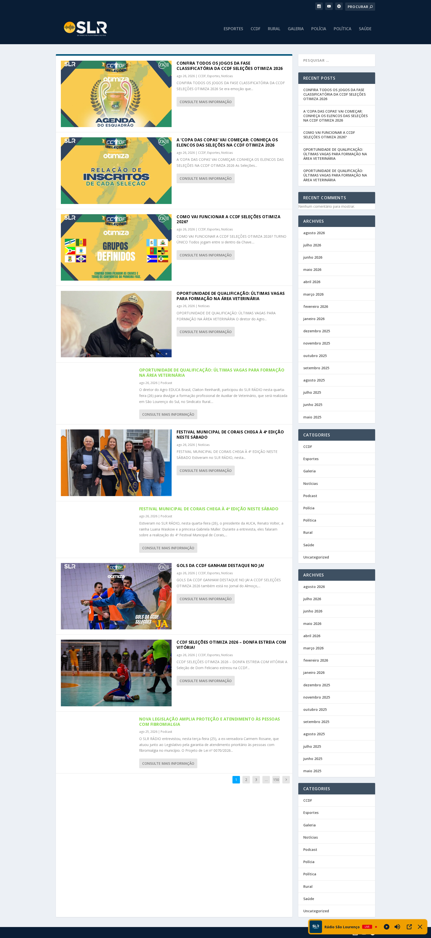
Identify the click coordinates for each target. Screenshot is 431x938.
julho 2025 (312, 392)
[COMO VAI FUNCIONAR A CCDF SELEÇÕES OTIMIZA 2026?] (116, 247)
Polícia (318, 29)
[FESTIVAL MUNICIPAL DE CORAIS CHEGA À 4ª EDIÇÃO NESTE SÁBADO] (116, 462)
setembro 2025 (316, 368)
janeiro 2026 (313, 318)
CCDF (255, 29)
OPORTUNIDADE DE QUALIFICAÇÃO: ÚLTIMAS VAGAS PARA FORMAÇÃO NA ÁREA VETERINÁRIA (231, 296)
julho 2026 (312, 245)
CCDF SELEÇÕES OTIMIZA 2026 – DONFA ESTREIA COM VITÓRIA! (231, 644)
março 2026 (313, 294)
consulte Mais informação (206, 101)
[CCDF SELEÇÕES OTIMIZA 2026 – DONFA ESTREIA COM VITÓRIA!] (116, 673)
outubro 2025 (315, 355)
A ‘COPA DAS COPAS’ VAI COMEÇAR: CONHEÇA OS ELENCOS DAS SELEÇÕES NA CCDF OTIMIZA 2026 (227, 142)
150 (276, 779)
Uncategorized (316, 557)
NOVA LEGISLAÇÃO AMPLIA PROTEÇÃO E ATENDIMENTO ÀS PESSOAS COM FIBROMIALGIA (209, 721)
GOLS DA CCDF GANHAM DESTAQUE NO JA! (220, 565)
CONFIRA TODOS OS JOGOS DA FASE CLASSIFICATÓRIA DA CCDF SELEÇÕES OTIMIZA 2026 (230, 65)
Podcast (166, 383)
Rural (274, 29)
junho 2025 (312, 404)
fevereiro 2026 (315, 306)
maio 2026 (312, 269)
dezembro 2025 (316, 331)
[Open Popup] (409, 926)
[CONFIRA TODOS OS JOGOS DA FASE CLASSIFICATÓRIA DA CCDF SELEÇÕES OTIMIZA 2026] (116, 94)
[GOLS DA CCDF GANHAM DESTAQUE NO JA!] (116, 596)
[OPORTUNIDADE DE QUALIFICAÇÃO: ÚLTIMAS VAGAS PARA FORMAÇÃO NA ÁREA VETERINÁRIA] (116, 324)
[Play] (386, 926)
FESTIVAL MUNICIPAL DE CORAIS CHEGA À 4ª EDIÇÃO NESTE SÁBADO (230, 434)
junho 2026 (312, 257)
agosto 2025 (314, 380)
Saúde (365, 29)
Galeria (296, 29)
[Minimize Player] (420, 926)
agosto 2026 (314, 232)
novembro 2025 (316, 343)
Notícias (227, 76)
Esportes (233, 29)
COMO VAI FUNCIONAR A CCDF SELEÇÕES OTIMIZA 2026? (228, 219)
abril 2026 (311, 281)
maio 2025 (312, 417)
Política (342, 29)
